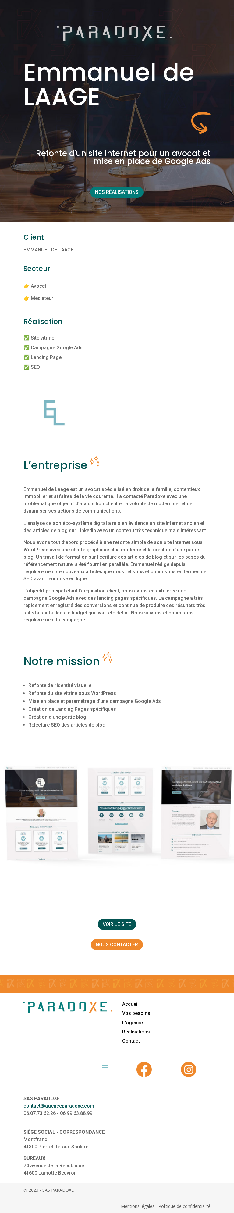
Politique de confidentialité (184, 1206)
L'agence (132, 1023)
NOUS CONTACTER (117, 945)
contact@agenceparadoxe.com (58, 1106)
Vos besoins (136, 1013)
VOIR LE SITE (117, 924)
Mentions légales (137, 1206)
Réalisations (136, 1032)
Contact (131, 1041)
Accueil (130, 1004)
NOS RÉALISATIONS (117, 192)
